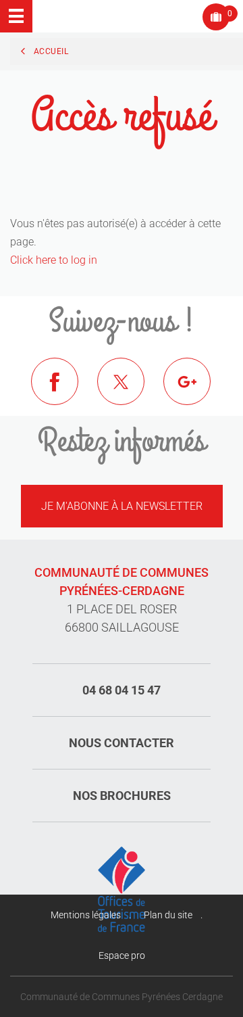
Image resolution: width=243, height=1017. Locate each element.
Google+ (197, 391)
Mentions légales (86, 914)
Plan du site (168, 914)
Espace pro (122, 955)
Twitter (131, 391)
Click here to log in (53, 260)
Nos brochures (122, 795)
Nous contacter (121, 743)
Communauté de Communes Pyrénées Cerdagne (121, 996)
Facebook (65, 391)
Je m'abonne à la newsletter (121, 506)
